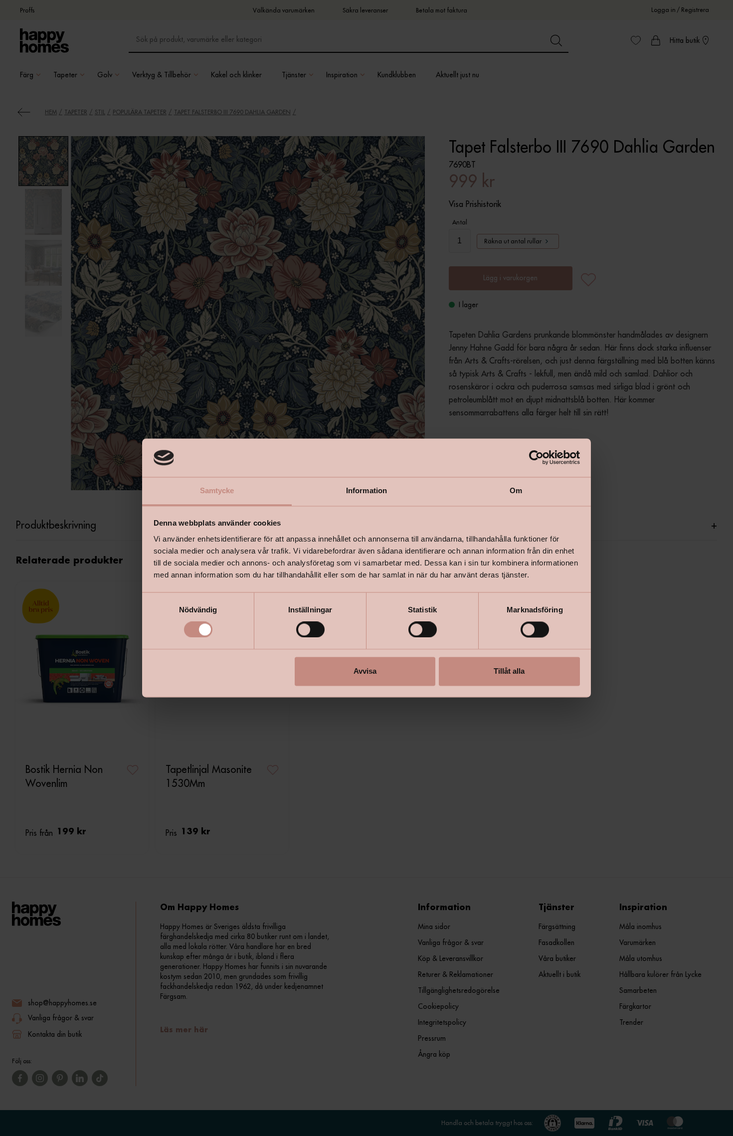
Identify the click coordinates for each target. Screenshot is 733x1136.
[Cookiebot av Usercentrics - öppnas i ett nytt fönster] (536, 457)
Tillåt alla (509, 671)
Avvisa (365, 671)
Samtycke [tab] (217, 490)
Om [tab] (516, 490)
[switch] (310, 630)
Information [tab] (366, 490)
